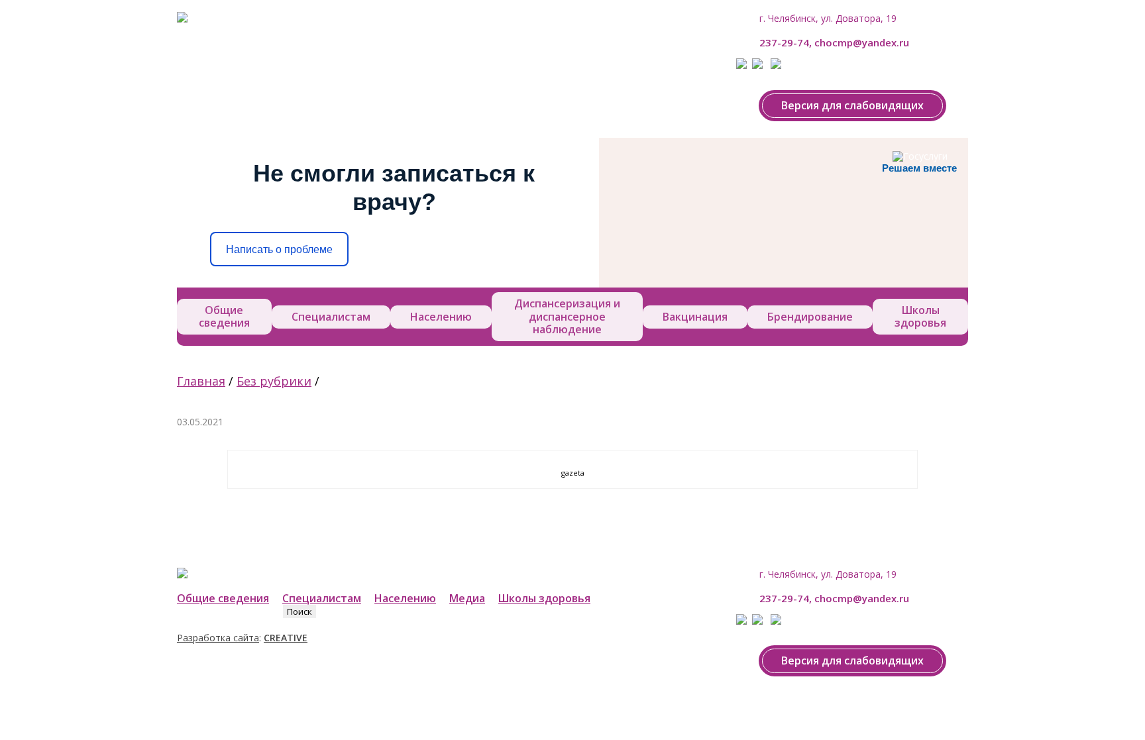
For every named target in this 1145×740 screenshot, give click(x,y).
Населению (441, 316)
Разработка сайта (218, 637)
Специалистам (331, 316)
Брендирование (810, 316)
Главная (201, 381)
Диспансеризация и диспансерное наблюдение (567, 316)
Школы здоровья (920, 316)
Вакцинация (695, 316)
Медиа (467, 598)
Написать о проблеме (279, 249)
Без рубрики (274, 381)
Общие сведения (224, 316)
